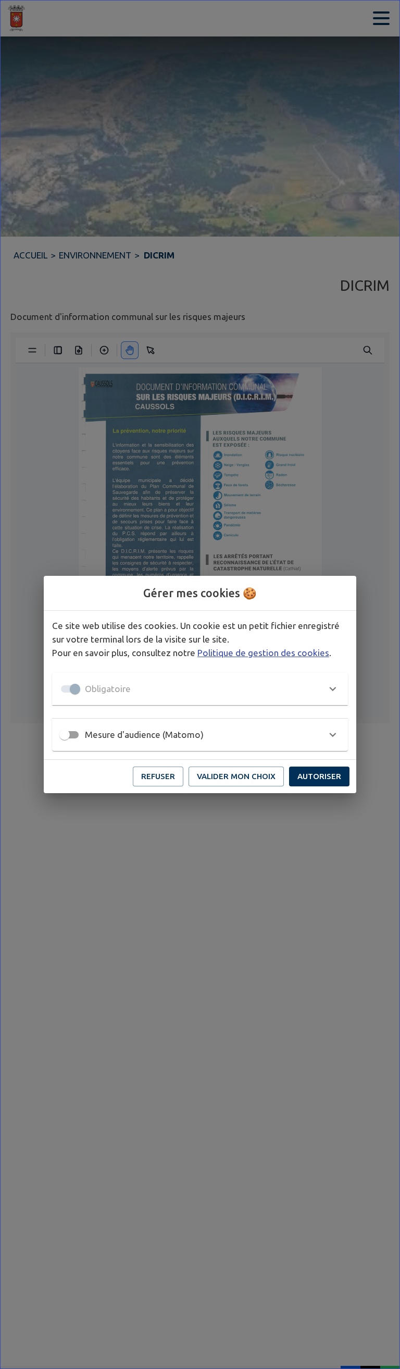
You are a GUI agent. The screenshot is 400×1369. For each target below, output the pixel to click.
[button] (200, 689)
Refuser (158, 776)
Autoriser (319, 776)
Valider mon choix (236, 776)
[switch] (64, 735)
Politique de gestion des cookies (263, 653)
